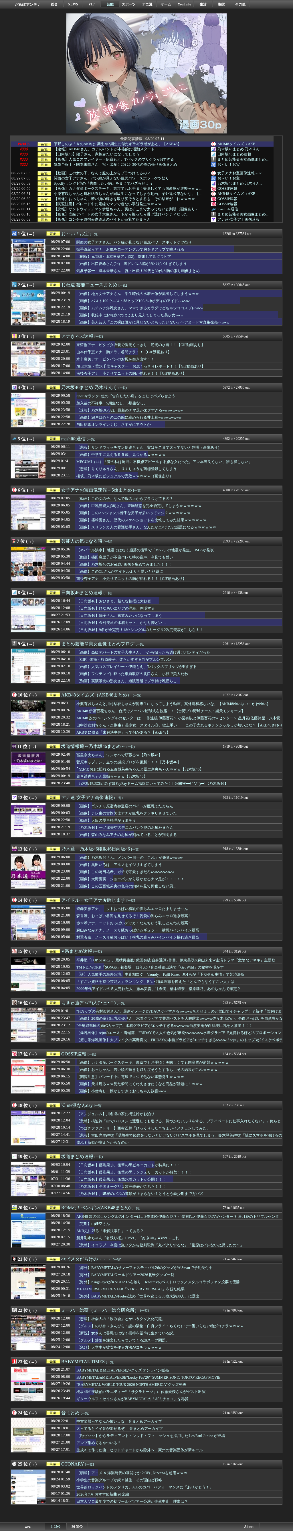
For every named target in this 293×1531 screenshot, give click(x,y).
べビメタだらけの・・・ (86, 1259)
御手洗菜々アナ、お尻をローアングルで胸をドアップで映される (130, 249)
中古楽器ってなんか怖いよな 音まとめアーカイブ (119, 1421)
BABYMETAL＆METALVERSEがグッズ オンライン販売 (122, 1370)
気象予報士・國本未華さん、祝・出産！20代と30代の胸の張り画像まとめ (115, 164)
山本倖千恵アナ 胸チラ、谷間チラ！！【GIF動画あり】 (123, 352)
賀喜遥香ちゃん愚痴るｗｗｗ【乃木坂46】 (111, 776)
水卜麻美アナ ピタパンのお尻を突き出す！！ (115, 359)
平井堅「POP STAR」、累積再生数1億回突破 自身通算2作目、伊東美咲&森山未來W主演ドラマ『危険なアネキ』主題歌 (175, 960)
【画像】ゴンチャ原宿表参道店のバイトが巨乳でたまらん (102, 219)
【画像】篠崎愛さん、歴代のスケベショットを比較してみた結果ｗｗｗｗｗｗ (141, 520)
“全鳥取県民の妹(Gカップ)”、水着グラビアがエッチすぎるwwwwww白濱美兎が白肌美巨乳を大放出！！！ (164, 1025)
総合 (54, 4)
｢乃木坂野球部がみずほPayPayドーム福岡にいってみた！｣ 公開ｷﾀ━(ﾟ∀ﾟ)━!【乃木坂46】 (152, 783)
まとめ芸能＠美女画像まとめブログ (97, 643)
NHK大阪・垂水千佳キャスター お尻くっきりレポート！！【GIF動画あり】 (140, 366)
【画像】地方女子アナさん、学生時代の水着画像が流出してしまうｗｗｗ (137, 294)
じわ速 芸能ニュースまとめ (89, 284)
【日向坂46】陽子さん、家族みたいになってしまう (97, 154)
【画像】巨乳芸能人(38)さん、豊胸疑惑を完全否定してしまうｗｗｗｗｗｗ (139, 506)
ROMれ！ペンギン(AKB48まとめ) (95, 1207)
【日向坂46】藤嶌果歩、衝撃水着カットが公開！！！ (121, 1179)
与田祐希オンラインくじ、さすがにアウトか (113, 424)
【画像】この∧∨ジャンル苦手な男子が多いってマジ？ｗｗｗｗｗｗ (133, 513)
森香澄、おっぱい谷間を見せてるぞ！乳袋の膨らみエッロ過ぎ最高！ (134, 916)
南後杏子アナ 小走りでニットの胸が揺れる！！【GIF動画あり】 (131, 373)
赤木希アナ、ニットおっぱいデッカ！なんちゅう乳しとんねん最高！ (134, 923)
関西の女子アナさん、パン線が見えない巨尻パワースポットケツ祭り (111, 178)
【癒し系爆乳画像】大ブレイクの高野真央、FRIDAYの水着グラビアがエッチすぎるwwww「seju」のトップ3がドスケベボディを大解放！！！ (179, 1042)
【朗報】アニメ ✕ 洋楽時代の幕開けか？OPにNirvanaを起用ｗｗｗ (131, 1473)
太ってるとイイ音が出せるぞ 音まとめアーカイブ (119, 1428)
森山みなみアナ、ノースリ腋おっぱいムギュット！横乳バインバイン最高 (137, 930)
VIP (91, 4)
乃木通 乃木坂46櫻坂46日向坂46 (95, 849)
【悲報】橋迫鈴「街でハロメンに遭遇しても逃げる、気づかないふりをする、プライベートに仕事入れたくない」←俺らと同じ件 (178, 1124)
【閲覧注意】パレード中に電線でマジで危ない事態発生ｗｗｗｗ (108, 204)
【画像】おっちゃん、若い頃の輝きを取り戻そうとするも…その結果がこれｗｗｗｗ (124, 198)
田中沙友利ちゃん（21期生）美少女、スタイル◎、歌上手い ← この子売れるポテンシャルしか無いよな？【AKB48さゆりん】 (179, 728)
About (249, 1527)
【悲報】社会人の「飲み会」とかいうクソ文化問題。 (121, 1319)
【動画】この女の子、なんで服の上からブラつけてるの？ (102, 173)
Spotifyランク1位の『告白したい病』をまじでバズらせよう (103, 183)
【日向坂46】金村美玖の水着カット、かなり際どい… (121, 622)
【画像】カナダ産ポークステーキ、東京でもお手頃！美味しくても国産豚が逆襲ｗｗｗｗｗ (152, 1062)
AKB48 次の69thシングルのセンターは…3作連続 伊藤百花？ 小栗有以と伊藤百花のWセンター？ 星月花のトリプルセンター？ (177, 1219)
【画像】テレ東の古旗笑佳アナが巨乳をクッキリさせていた (126, 813)
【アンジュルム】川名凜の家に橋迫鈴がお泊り (115, 1114)
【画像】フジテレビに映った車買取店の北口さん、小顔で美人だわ (132, 674)
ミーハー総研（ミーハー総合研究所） (100, 1310)
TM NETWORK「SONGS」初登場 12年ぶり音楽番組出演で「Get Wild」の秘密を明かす (150, 967)
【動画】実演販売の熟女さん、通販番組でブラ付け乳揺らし (126, 681)
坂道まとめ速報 (77, 1156)
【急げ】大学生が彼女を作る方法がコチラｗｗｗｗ (119, 1347)
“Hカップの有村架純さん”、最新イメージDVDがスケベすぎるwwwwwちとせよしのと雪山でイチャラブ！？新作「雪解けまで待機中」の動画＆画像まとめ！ (179, 1014)
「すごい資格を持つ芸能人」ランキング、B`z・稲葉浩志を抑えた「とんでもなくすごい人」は (155, 981)
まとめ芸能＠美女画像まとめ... (242, 159)
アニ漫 (147, 4)
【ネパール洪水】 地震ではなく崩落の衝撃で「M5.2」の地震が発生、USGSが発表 (145, 550)
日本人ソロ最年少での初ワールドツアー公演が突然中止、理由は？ (132, 1501)
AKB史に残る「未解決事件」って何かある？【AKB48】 (123, 732)
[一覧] (94, 234)
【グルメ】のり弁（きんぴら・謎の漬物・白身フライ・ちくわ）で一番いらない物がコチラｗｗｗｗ (160, 1326)
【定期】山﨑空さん (93, 1223)
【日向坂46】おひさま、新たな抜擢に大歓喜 (113, 601)
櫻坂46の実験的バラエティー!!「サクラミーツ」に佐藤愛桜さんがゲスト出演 (140, 1392)
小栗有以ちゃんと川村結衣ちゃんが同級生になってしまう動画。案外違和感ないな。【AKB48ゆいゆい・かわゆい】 (173, 704)
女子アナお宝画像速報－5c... (241, 173)
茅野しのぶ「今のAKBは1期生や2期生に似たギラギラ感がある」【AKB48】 (117, 144)
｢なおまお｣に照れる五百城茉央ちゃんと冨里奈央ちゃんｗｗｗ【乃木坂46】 (139, 769)
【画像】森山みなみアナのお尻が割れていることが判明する (126, 835)
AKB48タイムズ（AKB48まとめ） (96, 694)
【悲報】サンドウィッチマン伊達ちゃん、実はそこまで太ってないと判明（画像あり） (126, 209)
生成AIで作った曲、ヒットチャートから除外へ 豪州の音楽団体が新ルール (139, 1450)
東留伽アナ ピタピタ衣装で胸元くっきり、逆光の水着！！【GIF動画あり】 (140, 345)
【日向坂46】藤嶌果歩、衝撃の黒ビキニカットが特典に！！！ (128, 1165)
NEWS (73, 4)
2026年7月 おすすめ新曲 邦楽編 (102, 1494)
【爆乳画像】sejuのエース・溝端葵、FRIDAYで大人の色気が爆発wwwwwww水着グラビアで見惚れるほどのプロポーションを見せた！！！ (178, 1035)
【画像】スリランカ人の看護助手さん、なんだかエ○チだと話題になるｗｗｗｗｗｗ (146, 527)
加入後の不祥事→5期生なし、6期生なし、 (111, 403)
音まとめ (70, 1412)
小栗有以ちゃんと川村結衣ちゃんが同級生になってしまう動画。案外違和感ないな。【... (127, 193)
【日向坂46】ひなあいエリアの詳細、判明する (115, 608)
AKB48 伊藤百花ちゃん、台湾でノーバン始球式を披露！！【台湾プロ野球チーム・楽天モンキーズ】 (160, 711)
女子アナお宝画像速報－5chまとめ (96, 490)
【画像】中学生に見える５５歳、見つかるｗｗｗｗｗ (121, 454)
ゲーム (166, 4)
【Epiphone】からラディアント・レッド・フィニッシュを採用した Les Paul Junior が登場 (150, 1436)
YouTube (184, 4)
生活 (203, 4)
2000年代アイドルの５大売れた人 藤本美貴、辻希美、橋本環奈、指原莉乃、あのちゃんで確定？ (158, 989)
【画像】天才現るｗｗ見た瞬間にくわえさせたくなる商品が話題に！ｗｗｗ (139, 1084)
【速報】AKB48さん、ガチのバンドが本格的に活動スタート (104, 149)
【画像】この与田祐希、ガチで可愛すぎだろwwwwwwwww (125, 872)
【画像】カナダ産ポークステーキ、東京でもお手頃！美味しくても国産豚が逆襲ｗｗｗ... (127, 188)
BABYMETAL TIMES (83, 1361)
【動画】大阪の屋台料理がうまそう (106, 820)
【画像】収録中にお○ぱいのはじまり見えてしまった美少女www (129, 315)
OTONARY (72, 1464)
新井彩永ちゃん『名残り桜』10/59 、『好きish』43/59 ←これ (127, 1238)
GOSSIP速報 (227, 188)
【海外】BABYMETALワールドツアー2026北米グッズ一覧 (125, 1275)
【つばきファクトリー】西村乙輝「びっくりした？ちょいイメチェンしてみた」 (143, 1128)
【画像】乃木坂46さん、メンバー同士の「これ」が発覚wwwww (129, 857)
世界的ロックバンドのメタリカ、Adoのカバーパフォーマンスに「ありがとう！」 (144, 1487)
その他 (240, 4)
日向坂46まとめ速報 (234, 154)
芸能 (110, 4)
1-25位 (56, 1527)
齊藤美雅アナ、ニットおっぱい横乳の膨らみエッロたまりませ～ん (132, 909)
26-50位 (77, 1527)
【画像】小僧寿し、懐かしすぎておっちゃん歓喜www (121, 1091)
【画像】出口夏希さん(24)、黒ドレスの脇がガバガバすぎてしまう (131, 264)
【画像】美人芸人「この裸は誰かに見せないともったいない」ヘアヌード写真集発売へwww (152, 322)
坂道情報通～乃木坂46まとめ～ (93, 746)
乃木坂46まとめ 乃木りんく (89, 387)
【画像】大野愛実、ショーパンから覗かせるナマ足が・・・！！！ (132, 879)
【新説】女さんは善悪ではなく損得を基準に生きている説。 (126, 1333)
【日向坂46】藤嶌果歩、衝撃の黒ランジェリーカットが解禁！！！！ (134, 1172)
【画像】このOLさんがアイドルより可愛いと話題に (119, 571)
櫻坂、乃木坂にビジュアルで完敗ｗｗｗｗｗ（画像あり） (124, 476)
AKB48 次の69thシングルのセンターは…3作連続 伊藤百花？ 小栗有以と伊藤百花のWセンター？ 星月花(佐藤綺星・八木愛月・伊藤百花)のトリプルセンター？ (178, 721)
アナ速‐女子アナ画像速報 (238, 219)
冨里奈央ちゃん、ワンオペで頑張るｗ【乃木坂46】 (119, 755)
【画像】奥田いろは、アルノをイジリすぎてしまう (119, 865)
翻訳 (221, 4)
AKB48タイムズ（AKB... (237, 144)
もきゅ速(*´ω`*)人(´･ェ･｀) (88, 1002)
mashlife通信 (227, 209)
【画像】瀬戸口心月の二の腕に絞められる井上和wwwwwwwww (128, 417)
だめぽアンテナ (28, 4)
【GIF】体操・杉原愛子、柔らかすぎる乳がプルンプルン (123, 659)
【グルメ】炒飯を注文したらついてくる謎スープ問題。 (122, 1340)
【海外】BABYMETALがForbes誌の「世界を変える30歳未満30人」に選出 (137, 1296)
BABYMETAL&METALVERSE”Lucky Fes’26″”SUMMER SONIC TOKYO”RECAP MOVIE (148, 1377)
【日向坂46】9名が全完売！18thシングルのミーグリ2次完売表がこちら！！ (139, 630)
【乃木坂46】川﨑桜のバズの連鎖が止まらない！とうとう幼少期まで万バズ (139, 1193)
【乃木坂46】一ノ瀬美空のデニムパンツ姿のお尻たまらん (124, 827)
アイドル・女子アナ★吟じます (93, 900)
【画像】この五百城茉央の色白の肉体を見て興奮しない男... (126, 886)
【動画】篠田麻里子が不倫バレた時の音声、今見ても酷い (124, 557)
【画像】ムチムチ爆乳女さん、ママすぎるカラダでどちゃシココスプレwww (139, 308)
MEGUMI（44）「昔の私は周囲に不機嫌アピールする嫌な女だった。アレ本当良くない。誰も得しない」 (164, 462)
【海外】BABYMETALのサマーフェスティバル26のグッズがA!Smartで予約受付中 (144, 1267)
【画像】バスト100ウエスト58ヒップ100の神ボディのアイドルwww (132, 301)
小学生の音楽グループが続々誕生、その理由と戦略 (119, 1480)
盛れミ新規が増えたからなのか (102, 1142)
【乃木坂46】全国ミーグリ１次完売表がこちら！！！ (121, 1186)
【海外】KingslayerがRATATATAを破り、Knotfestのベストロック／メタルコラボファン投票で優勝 (158, 1282)
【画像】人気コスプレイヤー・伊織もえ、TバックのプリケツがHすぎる (114, 159)
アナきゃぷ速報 (77, 336)
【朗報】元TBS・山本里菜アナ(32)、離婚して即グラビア (123, 256)
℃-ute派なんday (77, 1105)
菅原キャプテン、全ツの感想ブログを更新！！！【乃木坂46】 (128, 762)
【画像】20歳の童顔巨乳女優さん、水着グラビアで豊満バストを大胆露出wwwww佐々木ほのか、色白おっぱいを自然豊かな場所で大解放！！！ (179, 1021)
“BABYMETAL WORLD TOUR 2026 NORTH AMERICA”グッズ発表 (131, 1384)
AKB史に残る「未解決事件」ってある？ (110, 1231)
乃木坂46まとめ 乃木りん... (239, 149)
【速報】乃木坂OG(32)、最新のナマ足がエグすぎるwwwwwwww (129, 410)
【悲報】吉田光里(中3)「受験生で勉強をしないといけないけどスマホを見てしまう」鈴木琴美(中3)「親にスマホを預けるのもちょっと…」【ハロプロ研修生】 (179, 1138)
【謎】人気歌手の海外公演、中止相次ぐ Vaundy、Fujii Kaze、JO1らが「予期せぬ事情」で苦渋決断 (160, 974)
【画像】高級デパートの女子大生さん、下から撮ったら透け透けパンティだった (121, 214)
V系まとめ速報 (76, 951)
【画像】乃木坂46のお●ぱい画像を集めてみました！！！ (124, 564)
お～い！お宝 (228, 164)
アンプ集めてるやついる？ (98, 1443)
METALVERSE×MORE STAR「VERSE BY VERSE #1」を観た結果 (130, 1289)
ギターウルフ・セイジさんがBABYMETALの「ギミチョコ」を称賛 (132, 1399)
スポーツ (129, 4)
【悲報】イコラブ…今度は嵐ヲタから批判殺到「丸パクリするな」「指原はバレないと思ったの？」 (160, 1245)
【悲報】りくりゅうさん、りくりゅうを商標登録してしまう (126, 469)
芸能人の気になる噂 (81, 541)
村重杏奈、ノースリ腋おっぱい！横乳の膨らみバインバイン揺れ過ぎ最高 (137, 937)
